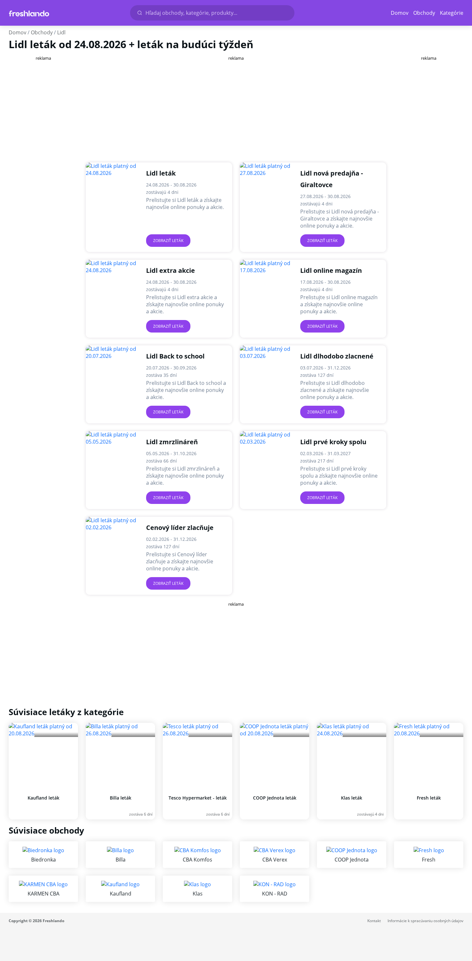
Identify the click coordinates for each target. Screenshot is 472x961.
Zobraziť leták (168, 240)
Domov (399, 12)
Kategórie (451, 12)
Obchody (424, 12)
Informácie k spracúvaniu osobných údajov (425, 920)
